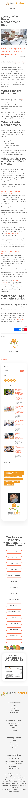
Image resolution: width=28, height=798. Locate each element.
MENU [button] (14, 8)
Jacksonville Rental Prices (12, 481)
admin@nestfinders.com (10, 789)
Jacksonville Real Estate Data (13, 476)
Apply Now (14, 725)
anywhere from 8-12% (11, 233)
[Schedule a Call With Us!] (14, 672)
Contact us (19, 319)
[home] (15, 4)
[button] (5, 380)
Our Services (14, 743)
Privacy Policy (14, 768)
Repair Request (14, 710)
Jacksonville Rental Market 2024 (14, 479)
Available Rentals (14, 723)
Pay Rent (14, 708)
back (4, 359)
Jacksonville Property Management (11, 473)
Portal (14, 706)
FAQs (14, 728)
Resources (14, 713)
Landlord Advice (9, 484)
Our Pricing (14, 745)
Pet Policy (14, 730)
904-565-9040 (14, 766)
